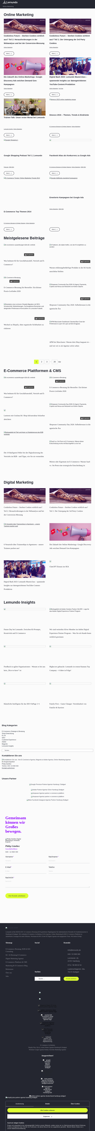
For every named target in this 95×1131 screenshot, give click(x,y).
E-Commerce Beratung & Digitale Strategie (60, 126)
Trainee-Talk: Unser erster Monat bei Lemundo (24, 117)
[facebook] (36, 949)
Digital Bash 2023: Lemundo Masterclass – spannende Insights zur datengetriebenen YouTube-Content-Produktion (68, 80)
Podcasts (6, 167)
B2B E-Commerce (69, 934)
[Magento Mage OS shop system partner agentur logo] (47, 1005)
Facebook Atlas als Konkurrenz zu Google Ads (69, 155)
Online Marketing (8, 47)
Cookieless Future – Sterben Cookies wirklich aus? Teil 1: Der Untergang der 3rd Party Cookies (69, 39)
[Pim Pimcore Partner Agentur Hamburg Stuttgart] (47, 1029)
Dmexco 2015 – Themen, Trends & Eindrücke (69, 115)
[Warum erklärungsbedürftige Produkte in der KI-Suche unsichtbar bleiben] (70, 247)
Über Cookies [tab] (75, 1104)
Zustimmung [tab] (20, 1104)
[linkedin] (43, 949)
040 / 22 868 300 (11, 852)
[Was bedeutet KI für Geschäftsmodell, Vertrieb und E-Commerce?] (19, 245)
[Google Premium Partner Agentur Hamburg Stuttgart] (47, 1060)
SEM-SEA (11, 167)
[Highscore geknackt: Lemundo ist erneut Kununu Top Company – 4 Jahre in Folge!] (70, 654)
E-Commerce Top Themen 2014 (17, 212)
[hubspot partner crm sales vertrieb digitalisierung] (47, 796)
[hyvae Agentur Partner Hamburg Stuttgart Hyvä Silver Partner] (47, 1086)
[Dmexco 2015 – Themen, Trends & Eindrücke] (70, 106)
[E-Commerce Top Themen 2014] (25, 193)
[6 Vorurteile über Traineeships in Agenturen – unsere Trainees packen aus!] (25, 532)
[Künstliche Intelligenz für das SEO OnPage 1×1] (25, 691)
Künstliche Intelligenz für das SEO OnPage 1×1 (22, 704)
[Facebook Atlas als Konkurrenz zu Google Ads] (70, 146)
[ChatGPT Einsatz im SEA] (50, 561)
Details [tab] (47, 1104)
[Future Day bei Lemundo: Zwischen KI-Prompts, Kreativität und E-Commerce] (25, 617)
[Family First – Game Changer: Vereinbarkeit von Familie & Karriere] (70, 691)
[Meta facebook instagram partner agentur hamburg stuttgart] (47, 800)
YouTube (61, 88)
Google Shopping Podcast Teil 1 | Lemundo (23, 155)
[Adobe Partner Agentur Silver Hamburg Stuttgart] (47, 790)
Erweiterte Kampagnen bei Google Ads (66, 197)
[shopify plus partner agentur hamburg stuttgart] (21, 1097)
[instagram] (39, 949)
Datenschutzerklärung (19, 1128)
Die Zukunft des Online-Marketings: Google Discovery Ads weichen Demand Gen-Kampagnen (23, 80)
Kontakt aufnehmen (8, 768)
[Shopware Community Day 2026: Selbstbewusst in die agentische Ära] (70, 286)
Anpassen (46, 1116)
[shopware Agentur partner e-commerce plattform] (47, 793)
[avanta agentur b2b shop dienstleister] (47, 1015)
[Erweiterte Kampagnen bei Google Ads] (70, 186)
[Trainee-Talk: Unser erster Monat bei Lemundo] (25, 107)
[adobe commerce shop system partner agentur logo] (47, 1010)
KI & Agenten (46, 934)
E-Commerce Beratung (30, 932)
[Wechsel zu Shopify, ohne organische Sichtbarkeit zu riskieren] (25, 308)
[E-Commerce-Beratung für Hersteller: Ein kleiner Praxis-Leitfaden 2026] (12, 277)
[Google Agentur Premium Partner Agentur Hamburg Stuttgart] (47, 784)
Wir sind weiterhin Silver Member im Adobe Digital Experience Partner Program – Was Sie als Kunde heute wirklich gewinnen (70, 633)
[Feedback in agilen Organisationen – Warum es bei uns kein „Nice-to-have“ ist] (25, 654)
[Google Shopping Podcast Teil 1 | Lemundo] (25, 146)
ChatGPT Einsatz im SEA (59, 567)
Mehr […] (9, 53)
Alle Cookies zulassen (47, 1110)
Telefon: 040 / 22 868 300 (10, 766)
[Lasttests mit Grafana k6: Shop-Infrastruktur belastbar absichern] (5, 410)
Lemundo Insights (8, 129)
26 (55, 362)
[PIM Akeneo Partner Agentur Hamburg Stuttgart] (47, 1023)
